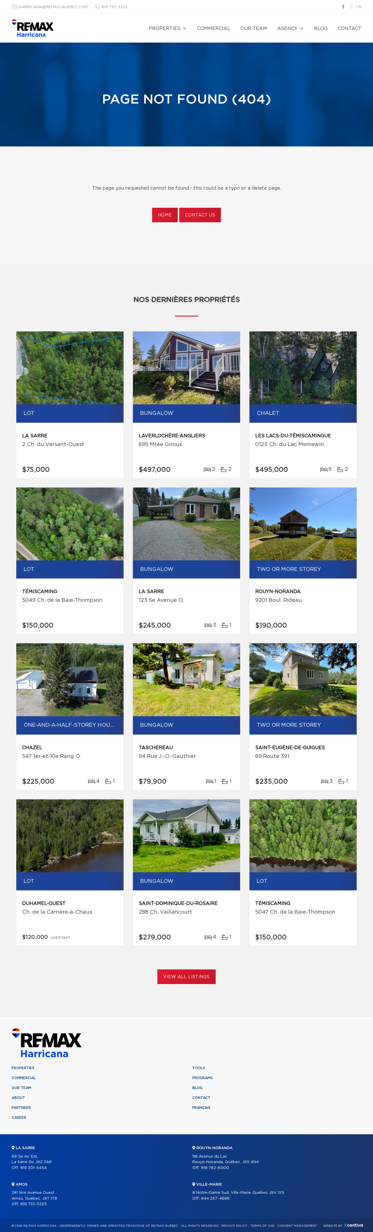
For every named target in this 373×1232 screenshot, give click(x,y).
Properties (164, 28)
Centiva (353, 1225)
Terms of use (262, 1225)
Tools (198, 1068)
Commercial (213, 28)
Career (19, 1117)
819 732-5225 (114, 7)
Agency (287, 28)
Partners (21, 1107)
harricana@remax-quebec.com (53, 7)
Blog (321, 28)
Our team (253, 28)
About (18, 1098)
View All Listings (186, 977)
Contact (349, 28)
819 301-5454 (33, 1168)
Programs (202, 1078)
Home (165, 215)
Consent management (297, 1225)
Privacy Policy (234, 1225)
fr (358, 7)
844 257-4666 (215, 1198)
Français (201, 1107)
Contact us (200, 215)
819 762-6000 (215, 1168)
